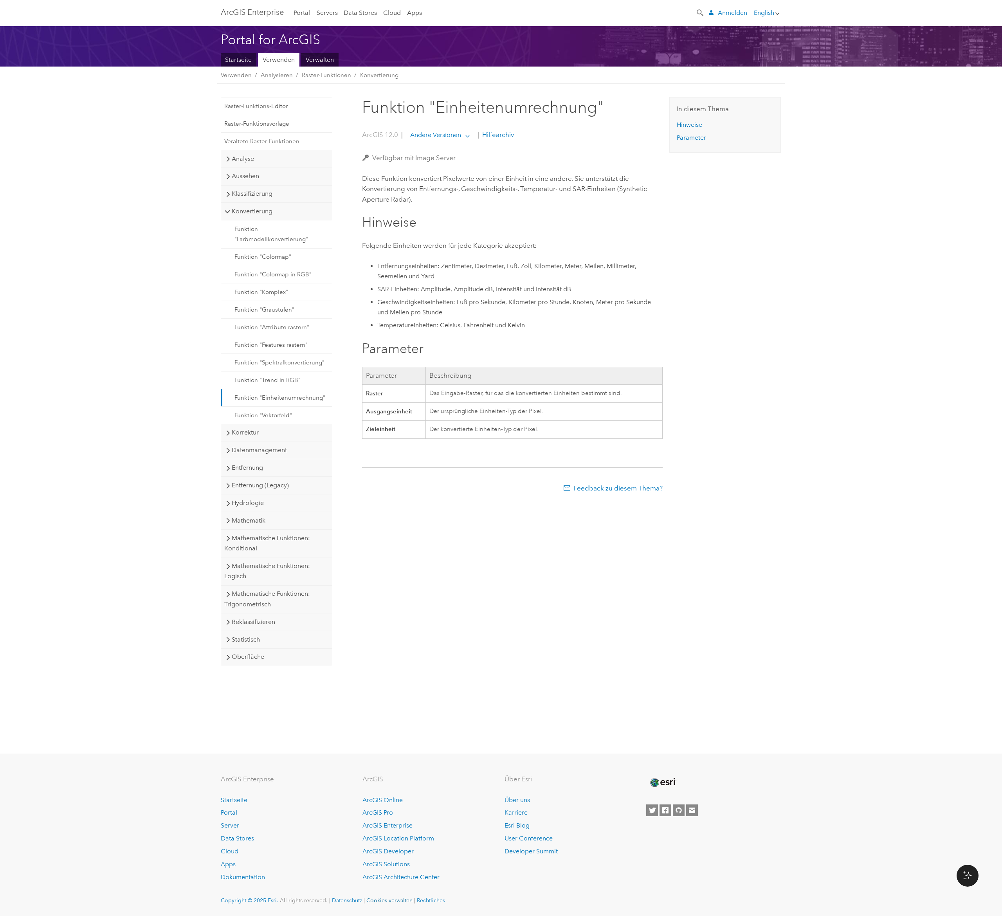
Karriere (516, 812)
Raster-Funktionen (326, 75)
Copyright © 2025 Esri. (249, 900)
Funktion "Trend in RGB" (267, 380)
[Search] (700, 12)
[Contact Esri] (692, 810)
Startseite (238, 59)
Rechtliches (431, 900)
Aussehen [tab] (245, 176)
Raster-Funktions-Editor (256, 106)
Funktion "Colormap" (262, 256)
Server (230, 825)
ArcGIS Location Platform (398, 838)
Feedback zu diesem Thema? (618, 488)
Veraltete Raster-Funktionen (261, 141)
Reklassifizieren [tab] (253, 622)
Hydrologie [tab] (248, 503)
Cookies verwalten (389, 900)
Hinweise (689, 124)
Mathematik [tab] (248, 520)
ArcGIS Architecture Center (401, 877)
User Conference (529, 838)
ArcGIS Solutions (386, 864)
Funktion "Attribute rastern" (271, 327)
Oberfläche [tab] (248, 656)
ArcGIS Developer (388, 851)
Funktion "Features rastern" (271, 344)
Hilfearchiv (497, 135)
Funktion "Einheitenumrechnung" (279, 397)
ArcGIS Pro (377, 812)
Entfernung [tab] (247, 467)
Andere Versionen (435, 135)
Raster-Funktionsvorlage (256, 123)
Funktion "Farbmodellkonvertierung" (271, 234)
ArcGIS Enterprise (252, 12)
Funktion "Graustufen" (264, 309)
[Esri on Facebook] (665, 810)
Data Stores (360, 12)
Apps (414, 12)
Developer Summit (531, 851)
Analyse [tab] (243, 158)
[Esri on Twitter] (652, 810)
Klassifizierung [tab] (252, 193)
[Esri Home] (662, 782)
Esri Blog (517, 825)
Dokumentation (243, 877)
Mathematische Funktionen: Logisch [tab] (267, 571)
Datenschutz (347, 900)
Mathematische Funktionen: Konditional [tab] (267, 543)
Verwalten (320, 59)
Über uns (517, 800)
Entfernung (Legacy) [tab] (260, 485)
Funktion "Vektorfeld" (263, 415)
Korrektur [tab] (245, 432)
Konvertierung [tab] (252, 211)
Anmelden (732, 12)
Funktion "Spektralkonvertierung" (279, 362)
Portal (302, 12)
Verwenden (279, 59)
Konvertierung (379, 75)
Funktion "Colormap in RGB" (273, 274)
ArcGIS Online (382, 800)
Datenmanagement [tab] (259, 450)
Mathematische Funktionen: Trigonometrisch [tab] (267, 599)
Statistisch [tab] (246, 639)
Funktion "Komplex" (261, 292)
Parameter (691, 137)
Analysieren (277, 75)
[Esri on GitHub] (679, 810)
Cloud (392, 12)
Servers (327, 12)
